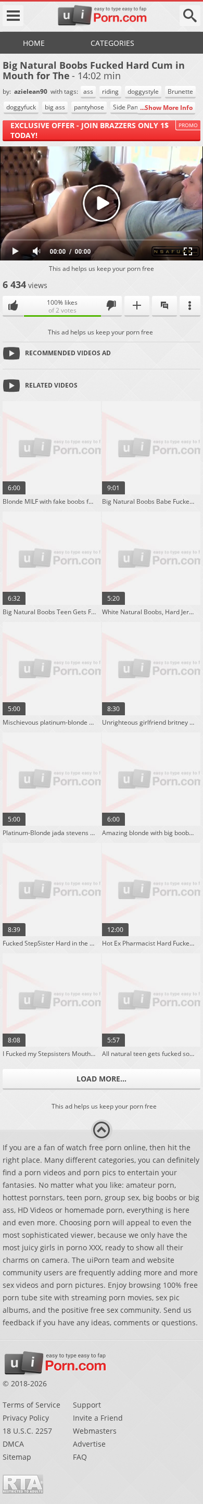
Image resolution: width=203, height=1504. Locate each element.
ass (88, 91)
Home (34, 43)
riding (110, 91)
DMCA (13, 1444)
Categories (112, 43)
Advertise (89, 1444)
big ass (55, 107)
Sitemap (17, 1457)
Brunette (180, 91)
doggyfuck (21, 107)
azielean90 (31, 91)
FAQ (80, 1457)
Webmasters (95, 1431)
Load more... (101, 1079)
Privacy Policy (26, 1418)
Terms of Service (31, 1405)
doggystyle (143, 91)
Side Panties (130, 107)
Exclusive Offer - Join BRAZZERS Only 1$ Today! (89, 130)
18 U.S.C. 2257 (27, 1431)
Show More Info (169, 107)
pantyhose (89, 107)
